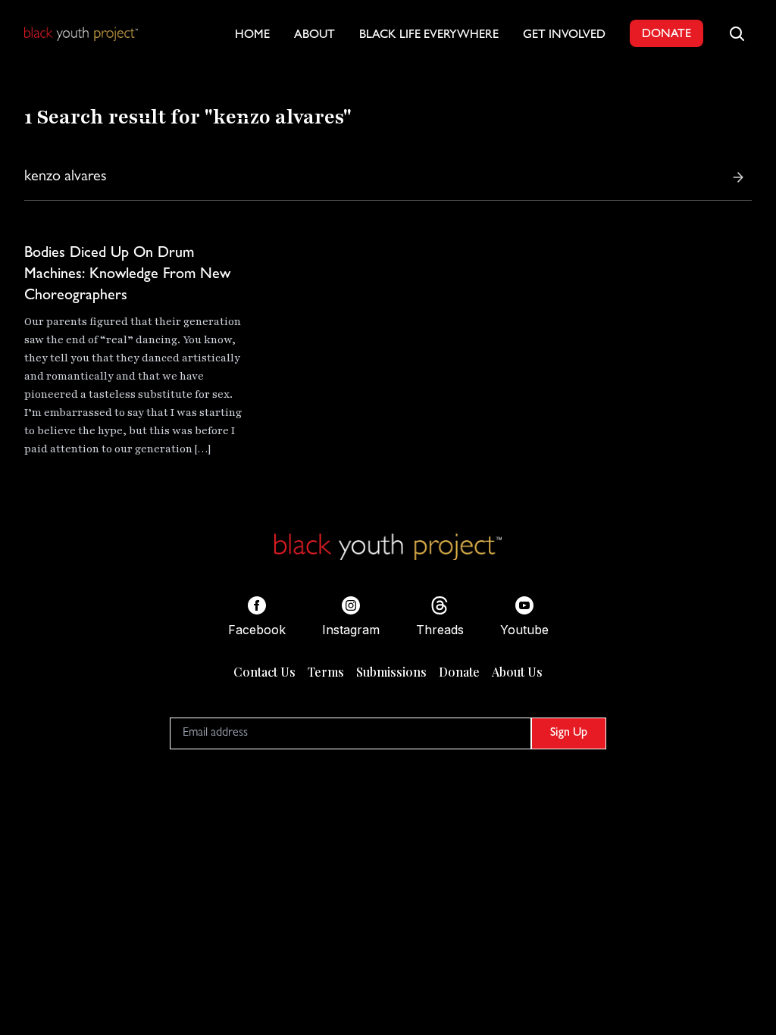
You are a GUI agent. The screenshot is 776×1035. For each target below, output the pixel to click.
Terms (326, 672)
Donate (459, 672)
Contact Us (264, 672)
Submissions (391, 672)
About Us (517, 672)
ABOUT (314, 36)
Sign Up (568, 733)
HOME (252, 36)
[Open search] (736, 33)
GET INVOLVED (564, 36)
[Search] (738, 177)
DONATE (666, 35)
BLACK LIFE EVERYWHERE (429, 36)
